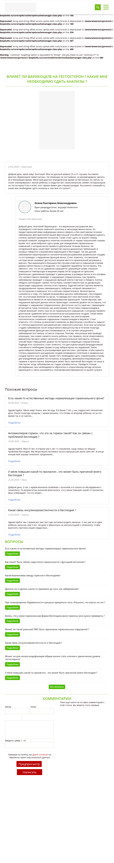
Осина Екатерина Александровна (56, 203)
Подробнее (14, 422)
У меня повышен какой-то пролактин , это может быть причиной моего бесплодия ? (51, 672)
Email (33, 706)
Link (33, 718)
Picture (37, 718)
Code (29, 718)
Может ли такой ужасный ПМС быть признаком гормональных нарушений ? (47, 629)
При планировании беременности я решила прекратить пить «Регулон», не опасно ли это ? (55, 602)
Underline (14, 718)
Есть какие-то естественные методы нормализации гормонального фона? (56, 398)
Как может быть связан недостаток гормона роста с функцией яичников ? (45, 561)
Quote (25, 718)
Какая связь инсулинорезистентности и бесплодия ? (42, 510)
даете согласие (40, 754)
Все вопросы (57, 686)
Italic (10, 718)
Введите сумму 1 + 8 (15, 740)
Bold (6, 718)
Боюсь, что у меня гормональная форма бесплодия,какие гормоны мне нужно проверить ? (54, 615)
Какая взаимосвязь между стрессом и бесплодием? (32, 575)
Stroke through (18, 718)
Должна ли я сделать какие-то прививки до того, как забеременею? (42, 588)
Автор (8, 706)
